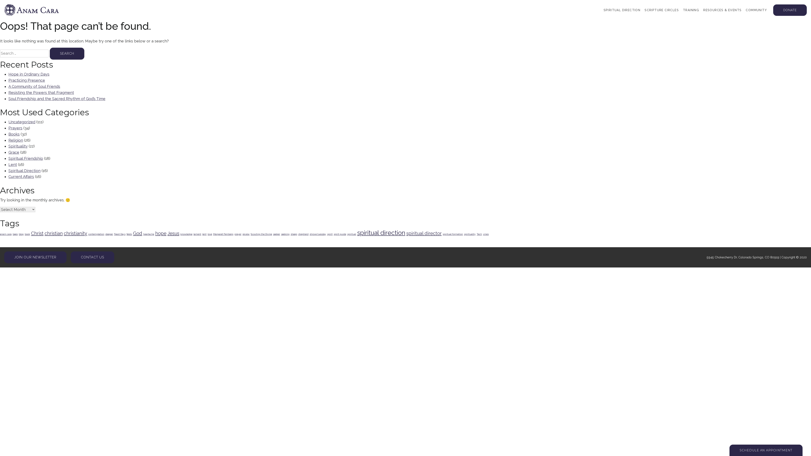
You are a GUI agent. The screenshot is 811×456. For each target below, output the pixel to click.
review (246, 234)
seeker (276, 234)
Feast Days (119, 234)
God (137, 233)
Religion (15, 140)
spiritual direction (381, 232)
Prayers (15, 128)
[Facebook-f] (122, 257)
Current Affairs (21, 176)
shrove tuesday (318, 234)
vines (486, 234)
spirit (330, 234)
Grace (13, 152)
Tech (479, 234)
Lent (12, 164)
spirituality (470, 234)
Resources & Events (722, 10)
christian (54, 233)
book (27, 234)
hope (160, 233)
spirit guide (340, 234)
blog (21, 234)
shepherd (303, 234)
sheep (294, 234)
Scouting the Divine (261, 234)
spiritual (351, 234)
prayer (237, 234)
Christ (37, 233)
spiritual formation (453, 234)
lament (197, 234)
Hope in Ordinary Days (28, 74)
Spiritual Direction (622, 10)
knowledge (186, 234)
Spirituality (18, 146)
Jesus (173, 233)
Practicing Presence (26, 80)
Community (756, 10)
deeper (109, 234)
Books (14, 134)
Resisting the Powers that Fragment (41, 92)
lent (204, 234)
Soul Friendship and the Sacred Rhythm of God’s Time (56, 98)
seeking (285, 234)
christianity (75, 233)
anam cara (6, 234)
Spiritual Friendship (25, 158)
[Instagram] (129, 257)
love (210, 234)
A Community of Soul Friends (34, 86)
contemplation (96, 234)
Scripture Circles (662, 10)
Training (691, 10)
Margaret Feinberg (223, 234)
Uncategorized (21, 122)
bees (15, 234)
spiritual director (424, 233)
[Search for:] (24, 53)
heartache (148, 234)
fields (129, 234)
